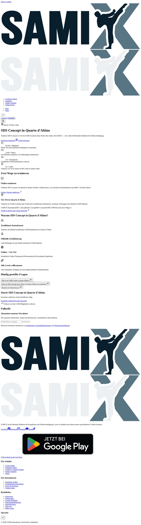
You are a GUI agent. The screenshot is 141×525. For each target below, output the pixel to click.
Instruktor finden (11, 468)
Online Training (10, 103)
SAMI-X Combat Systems (14, 470)
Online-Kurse (10, 488)
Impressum (9, 496)
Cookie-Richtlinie (11, 500)
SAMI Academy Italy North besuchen (14, 211)
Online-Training (10, 472)
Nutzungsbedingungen (13, 502)
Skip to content (6, 2)
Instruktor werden (11, 482)
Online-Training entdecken (10, 192)
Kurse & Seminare (11, 486)
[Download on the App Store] (11, 457)
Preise (7, 473)
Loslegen (4, 118)
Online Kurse (10, 105)
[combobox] (3, 518)
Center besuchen (24, 141)
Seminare (8, 101)
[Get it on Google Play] (57, 457)
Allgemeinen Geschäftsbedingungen (38, 326)
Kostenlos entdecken (8, 141)
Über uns (8, 506)
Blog (7, 109)
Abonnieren (25, 322)
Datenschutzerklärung (62, 326)
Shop (7, 111)
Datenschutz (9, 498)
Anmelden (11, 118)
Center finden (10, 466)
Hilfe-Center (9, 508)
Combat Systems (11, 99)
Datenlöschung (10, 504)
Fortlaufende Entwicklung (14, 484)
